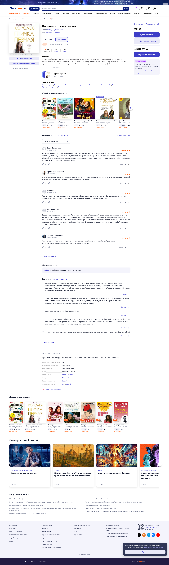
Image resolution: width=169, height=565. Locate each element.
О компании (13, 525)
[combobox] (81, 8)
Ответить (122, 164)
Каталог (36, 9)
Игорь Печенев (67, 375)
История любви (106, 85)
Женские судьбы (47, 85)
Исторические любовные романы (88, 85)
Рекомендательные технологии (116, 537)
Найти (126, 9)
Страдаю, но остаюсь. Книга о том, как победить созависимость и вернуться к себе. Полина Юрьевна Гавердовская (42, 509)
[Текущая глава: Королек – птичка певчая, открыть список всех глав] (35, 561)
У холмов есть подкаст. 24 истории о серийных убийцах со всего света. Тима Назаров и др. (115, 511)
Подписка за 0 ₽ (14, 14)
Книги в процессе (101, 14)
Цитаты (153, 470)
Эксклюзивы (87, 14)
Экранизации (62, 87)
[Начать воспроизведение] (25, 561)
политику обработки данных (153, 547)
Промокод (26, 14)
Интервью (14, 470)
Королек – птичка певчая (49, 121)
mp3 (67, 384)
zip (71, 384)
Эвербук (65, 381)
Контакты (12, 528)
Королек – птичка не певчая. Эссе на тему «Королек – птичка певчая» (65, 121)
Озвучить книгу (46, 544)
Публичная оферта (112, 525)
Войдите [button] (47, 270)
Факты (56, 470)
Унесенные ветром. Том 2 (83, 121)
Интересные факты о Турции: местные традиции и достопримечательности (73, 474)
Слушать (30, 470)
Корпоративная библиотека (51, 547)
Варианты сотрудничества (50, 535)
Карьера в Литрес (15, 532)
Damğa (83, 425)
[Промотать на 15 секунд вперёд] (32, 561)
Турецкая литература (49, 87)
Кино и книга (145, 470)
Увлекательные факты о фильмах (114, 473)
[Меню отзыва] (128, 164)
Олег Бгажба (62, 123)
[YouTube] (158, 535)
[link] (83, 148)
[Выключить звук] (138, 561)
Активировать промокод (82, 525)
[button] (47, 50)
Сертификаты (147, 14)
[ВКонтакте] (153, 535)
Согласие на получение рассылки (117, 533)
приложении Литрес (152, 527)
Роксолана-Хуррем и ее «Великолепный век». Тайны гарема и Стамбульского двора (107, 121)
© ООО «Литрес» (84, 554)
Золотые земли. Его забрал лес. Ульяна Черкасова (26, 505)
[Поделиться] (158, 24)
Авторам (44, 528)
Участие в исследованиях (18, 535)
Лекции (112, 14)
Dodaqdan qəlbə (102, 425)
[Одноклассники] (144, 535)
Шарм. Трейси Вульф (16, 499)
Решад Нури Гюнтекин (49, 123)
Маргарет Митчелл (81, 123)
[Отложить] (53, 99)
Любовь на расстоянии (120, 85)
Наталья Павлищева (103, 123)
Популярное (46, 14)
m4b (63, 384)
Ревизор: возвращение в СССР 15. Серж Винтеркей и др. (27, 513)
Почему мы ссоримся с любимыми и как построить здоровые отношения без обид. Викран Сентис (41, 502)
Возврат (12, 541)
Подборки (65, 14)
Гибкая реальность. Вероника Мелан (97, 505)
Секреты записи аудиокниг (24, 473)
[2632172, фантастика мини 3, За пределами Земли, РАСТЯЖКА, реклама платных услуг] (84, 2)
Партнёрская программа (50, 538)
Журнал (136, 14)
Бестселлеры (78, 528)
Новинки (36, 14)
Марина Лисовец (68, 378)
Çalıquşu (50, 425)
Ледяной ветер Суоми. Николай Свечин (98, 499)
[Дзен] (139, 535)
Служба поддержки (15, 538)
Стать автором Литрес (49, 541)
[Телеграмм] (148, 535)
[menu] (56, 141)
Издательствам (46, 525)
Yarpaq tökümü (119, 425)
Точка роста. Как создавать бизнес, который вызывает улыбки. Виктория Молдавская (113, 502)
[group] (86, 149)
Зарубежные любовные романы (65, 85)
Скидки (56, 14)
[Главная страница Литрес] (17, 8)
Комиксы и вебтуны (124, 14)
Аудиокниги (76, 14)
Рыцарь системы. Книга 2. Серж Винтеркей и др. (101, 508)
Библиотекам (46, 532)
